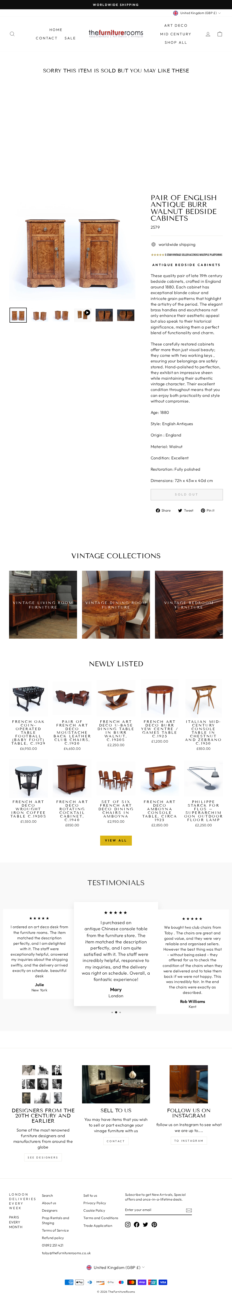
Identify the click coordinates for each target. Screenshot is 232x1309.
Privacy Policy (94, 1203)
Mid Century (176, 34)
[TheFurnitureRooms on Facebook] (136, 1224)
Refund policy (53, 1238)
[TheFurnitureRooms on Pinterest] (154, 1224)
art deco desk (46, 927)
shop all (176, 42)
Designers (50, 1210)
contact (116, 1141)
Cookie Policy (94, 1210)
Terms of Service (55, 1230)
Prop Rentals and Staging (55, 1220)
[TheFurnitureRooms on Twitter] (145, 1224)
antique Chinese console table (116, 929)
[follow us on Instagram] (189, 1084)
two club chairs (198, 927)
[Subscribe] (189, 1210)
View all (116, 840)
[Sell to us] (116, 1084)
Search (47, 1195)
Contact (47, 38)
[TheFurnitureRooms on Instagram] (127, 1224)
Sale (70, 38)
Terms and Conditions (100, 1218)
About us (49, 1203)
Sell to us (90, 1195)
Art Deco (176, 25)
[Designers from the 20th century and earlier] (43, 1084)
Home (56, 29)
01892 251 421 (52, 1245)
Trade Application (97, 1225)
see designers (43, 1157)
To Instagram (189, 1140)
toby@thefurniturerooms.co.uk (66, 1253)
